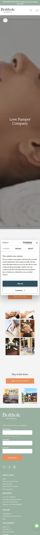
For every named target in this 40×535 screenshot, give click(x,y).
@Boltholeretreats (20, 381)
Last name (5, 447)
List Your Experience (9, 502)
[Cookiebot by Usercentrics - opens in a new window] (24, 242)
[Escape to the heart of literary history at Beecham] (29, 395)
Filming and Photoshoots (11, 499)
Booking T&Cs (7, 484)
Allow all (20, 284)
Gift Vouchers (7, 489)
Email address (6, 429)
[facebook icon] (9, 467)
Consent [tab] (6, 249)
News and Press (8, 532)
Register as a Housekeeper (12, 504)
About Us (5, 527)
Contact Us (6, 529)
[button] (37, 10)
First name (5, 439)
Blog (4, 519)
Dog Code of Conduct (10, 486)
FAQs (4, 479)
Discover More (20, 297)
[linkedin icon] (14, 467)
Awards (5, 534)
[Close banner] (37, 243)
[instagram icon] (4, 467)
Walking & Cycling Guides (11, 516)
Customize (18, 290)
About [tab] (30, 249)
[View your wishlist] (31, 10)
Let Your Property (9, 497)
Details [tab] (18, 249)
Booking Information (10, 481)
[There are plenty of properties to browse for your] (10, 395)
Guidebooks (6, 514)
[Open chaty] (37, 526)
